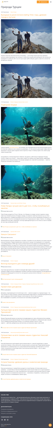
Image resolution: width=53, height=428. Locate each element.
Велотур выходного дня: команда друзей (17, 264)
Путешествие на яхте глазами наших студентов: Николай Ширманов (24, 336)
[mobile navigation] (50, 2)
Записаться (44, 2)
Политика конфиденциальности (9, 411)
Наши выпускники (22, 307)
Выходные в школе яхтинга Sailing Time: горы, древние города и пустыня (23, 16)
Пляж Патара (13, 12)
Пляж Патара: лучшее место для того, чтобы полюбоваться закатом (25, 207)
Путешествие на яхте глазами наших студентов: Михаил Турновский (24, 311)
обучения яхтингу (13, 147)
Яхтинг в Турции (14, 102)
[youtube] (5, 420)
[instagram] (8, 420)
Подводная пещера (9, 105)
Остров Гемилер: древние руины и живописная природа (24, 362)
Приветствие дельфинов (11, 287)
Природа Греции (30, 284)
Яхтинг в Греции (14, 284)
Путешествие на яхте (23, 102)
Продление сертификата (7, 409)
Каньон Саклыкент (8, 234)
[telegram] (2, 420)
